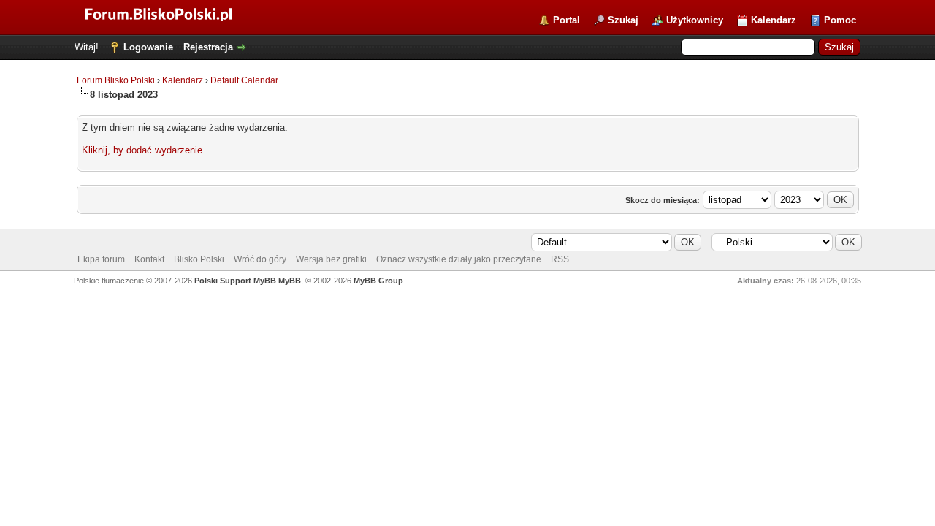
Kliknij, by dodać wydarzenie (142, 150)
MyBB (289, 280)
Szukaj (623, 20)
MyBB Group (378, 280)
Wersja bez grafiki (331, 259)
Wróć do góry (260, 259)
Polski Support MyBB (235, 280)
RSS (560, 259)
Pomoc (840, 20)
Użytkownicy (694, 20)
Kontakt (149, 259)
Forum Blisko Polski (116, 80)
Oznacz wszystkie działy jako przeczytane (458, 259)
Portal (566, 20)
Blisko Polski (199, 259)
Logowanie (148, 47)
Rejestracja (208, 47)
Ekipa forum (101, 259)
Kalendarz (773, 20)
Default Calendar (244, 80)
